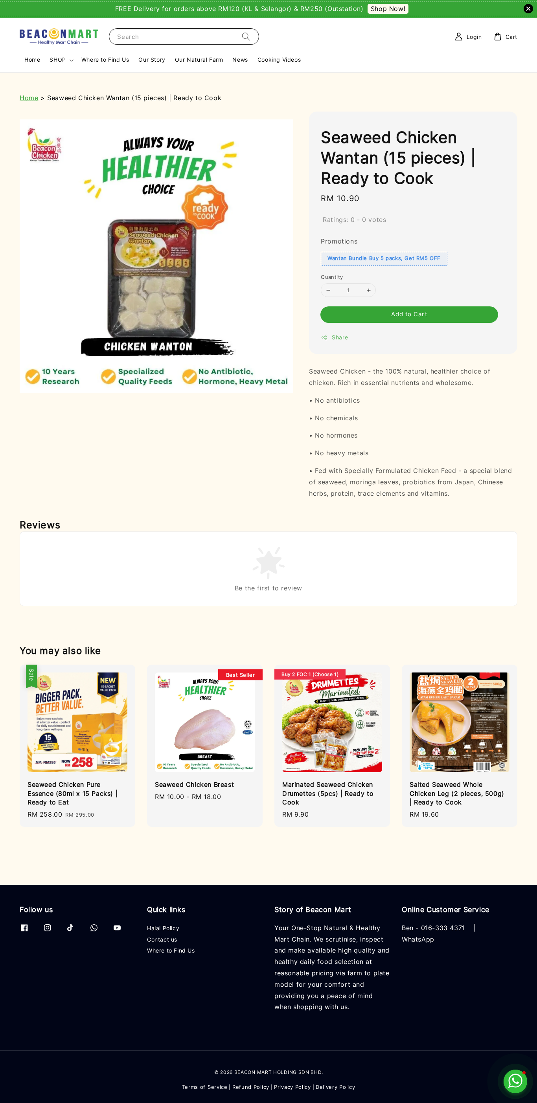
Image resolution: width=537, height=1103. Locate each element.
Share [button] (340, 337)
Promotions (339, 241)
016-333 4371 (443, 928)
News (240, 59)
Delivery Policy (335, 1087)
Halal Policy (163, 928)
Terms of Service (205, 1087)
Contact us (162, 939)
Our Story (151, 59)
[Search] (246, 36)
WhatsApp (418, 939)
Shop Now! (388, 9)
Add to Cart (409, 314)
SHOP (58, 59)
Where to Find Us (105, 59)
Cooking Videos (279, 59)
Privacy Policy (292, 1087)
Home (32, 59)
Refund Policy (250, 1087)
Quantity (332, 277)
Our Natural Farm (199, 59)
